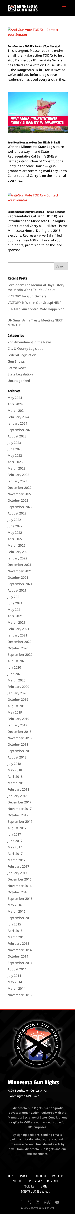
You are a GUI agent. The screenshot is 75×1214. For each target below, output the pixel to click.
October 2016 (18, 892)
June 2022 (15, 526)
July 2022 (14, 520)
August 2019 (17, 706)
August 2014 (17, 969)
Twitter (57, 1175)
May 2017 (15, 847)
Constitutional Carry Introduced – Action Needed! (36, 212)
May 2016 (15, 905)
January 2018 (17, 796)
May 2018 (15, 770)
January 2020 (17, 693)
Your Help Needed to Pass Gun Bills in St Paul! (34, 142)
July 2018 (14, 764)
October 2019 (18, 699)
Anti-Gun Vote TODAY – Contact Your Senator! (34, 46)
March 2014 (16, 988)
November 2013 (20, 995)
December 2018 (19, 731)
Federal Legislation (22, 355)
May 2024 (15, 398)
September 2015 (20, 918)
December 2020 (19, 642)
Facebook (40, 1175)
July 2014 (14, 975)
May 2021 (15, 609)
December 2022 (19, 487)
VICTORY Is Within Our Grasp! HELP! (35, 302)
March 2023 (16, 468)
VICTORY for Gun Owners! (27, 296)
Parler (24, 1175)
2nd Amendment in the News (30, 342)
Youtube (18, 1181)
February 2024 (18, 417)
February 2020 (18, 686)
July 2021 (14, 597)
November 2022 (20, 494)
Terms (43, 1186)
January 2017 (17, 873)
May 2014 (15, 982)
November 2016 (20, 886)
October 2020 (18, 648)
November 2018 (20, 738)
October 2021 (18, 577)
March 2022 (16, 545)
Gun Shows (16, 361)
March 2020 (16, 680)
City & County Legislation (26, 348)
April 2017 (15, 853)
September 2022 (20, 507)
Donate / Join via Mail (35, 1191)
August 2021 (17, 590)
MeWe (11, 1175)
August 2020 (17, 661)
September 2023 (20, 430)
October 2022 (18, 500)
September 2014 (20, 963)
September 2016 (20, 898)
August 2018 (17, 757)
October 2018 (18, 744)
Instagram (35, 1181)
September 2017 (20, 821)
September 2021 (20, 584)
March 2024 (16, 410)
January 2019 (17, 725)
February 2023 (18, 475)
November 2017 (20, 808)
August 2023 (17, 436)
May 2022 (15, 532)
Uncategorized (19, 380)
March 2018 (16, 783)
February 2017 (18, 866)
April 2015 (15, 930)
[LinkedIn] (47, 1202)
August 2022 (17, 513)
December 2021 (19, 564)
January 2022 (17, 558)
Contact (52, 1181)
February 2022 (18, 552)
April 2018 (15, 776)
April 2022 (15, 539)
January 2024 (17, 423)
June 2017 (15, 841)
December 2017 (19, 802)
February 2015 (18, 943)
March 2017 (16, 860)
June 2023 (15, 449)
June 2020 (15, 674)
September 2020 (20, 654)
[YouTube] (57, 1202)
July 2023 (14, 442)
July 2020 (14, 667)
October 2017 (18, 815)
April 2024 (15, 404)
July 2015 (14, 924)
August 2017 (17, 828)
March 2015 (16, 937)
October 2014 (18, 956)
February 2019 (18, 719)
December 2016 (19, 879)
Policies (28, 1186)
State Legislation (20, 374)
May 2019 (15, 712)
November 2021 (20, 571)
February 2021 (18, 629)
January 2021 (17, 635)
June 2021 (15, 603)
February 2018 (18, 789)
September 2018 (20, 751)
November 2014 (20, 950)
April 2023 (15, 462)
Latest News (17, 368)
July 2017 (14, 834)
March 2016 (16, 911)
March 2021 (16, 622)
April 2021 (15, 616)
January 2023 (17, 481)
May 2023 (15, 455)
